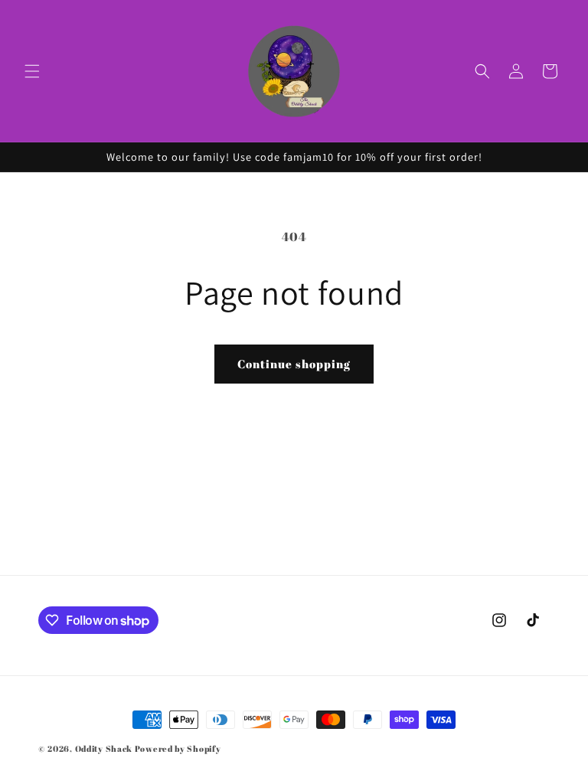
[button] (32, 71)
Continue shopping (294, 363)
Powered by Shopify (178, 748)
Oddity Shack (103, 748)
